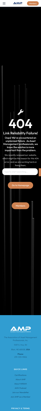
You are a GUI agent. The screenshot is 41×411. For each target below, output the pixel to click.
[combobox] (20, 171)
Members (32, 3)
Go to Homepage (20, 185)
